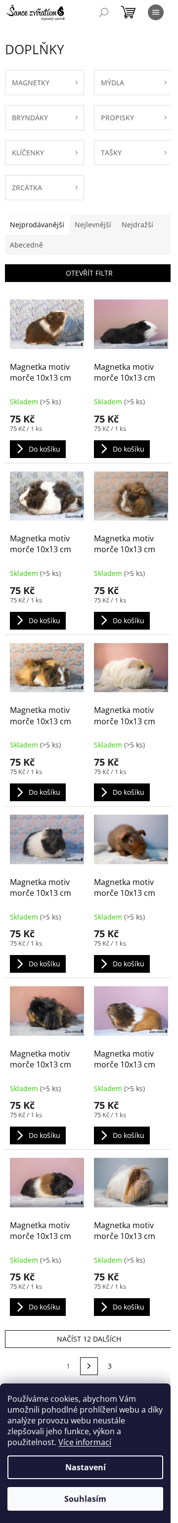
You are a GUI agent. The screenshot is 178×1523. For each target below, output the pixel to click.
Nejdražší (137, 224)
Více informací (84, 1442)
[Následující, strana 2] (89, 1366)
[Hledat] (104, 12)
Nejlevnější (93, 224)
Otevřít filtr (89, 273)
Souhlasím (85, 1498)
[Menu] (156, 12)
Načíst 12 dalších (89, 1339)
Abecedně (26, 244)
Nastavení (85, 1467)
